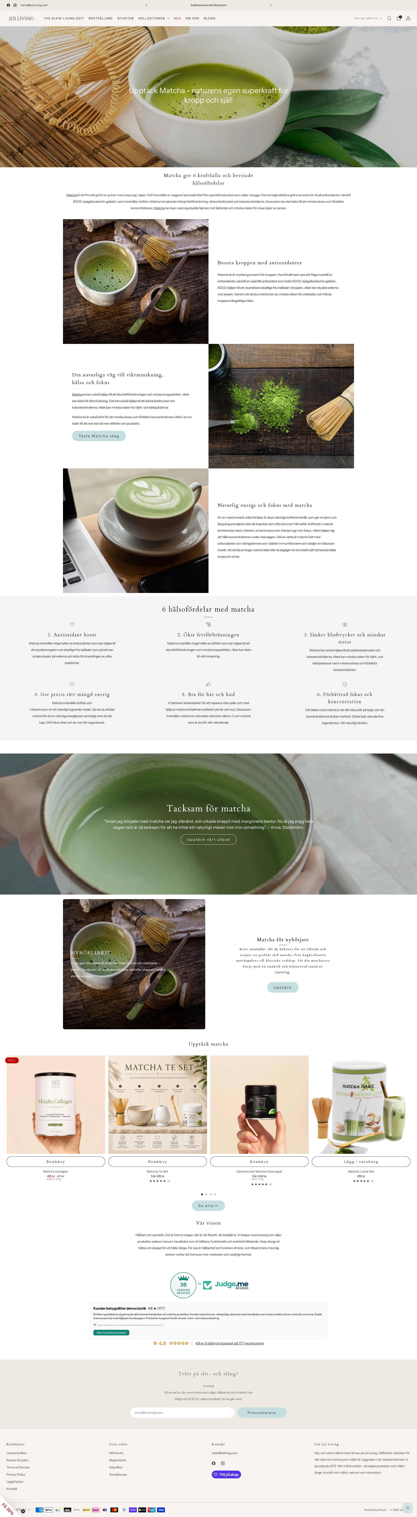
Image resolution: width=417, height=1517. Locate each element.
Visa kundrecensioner (111, 1332)
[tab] (202, 1194)
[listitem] (208, 5)
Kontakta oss (118, 1474)
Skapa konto (117, 1460)
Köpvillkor (115, 1467)
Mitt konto (116, 1453)
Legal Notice (15, 1482)
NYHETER (125, 18)
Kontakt (12, 1489)
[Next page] (410, 1125)
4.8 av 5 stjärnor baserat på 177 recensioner (229, 1343)
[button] (11, 1506)
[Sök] (389, 18)
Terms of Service (18, 1467)
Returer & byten (17, 1460)
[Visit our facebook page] (8, 5)
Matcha (71, 195)
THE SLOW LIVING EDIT (64, 18)
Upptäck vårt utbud (208, 839)
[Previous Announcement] (146, 5)
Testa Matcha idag (99, 436)
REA (177, 18)
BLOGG (210, 18)
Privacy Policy (16, 1474)
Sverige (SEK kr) (366, 18)
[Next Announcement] (271, 5)
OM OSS (192, 18)
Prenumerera (262, 1412)
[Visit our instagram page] (15, 5)
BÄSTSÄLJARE (101, 18)
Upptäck (283, 987)
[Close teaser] (23, 1511)
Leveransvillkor (17, 1453)
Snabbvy (55, 1161)
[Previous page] (6, 1125)
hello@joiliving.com (34, 5)
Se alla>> (208, 1205)
